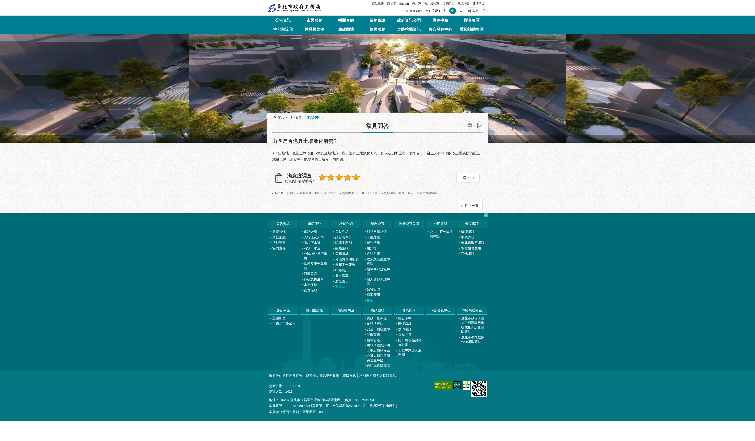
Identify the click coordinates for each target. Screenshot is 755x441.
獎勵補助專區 (472, 29)
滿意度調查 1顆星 (322, 177)
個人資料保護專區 (378, 281)
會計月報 (373, 254)
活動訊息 (279, 243)
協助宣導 (279, 248)
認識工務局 (343, 243)
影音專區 (472, 20)
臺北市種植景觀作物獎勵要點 (472, 339)
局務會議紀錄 (377, 232)
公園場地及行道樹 (315, 256)
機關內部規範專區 (378, 271)
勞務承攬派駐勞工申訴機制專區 (378, 348)
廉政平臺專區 (377, 318)
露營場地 (310, 290)
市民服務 (314, 20)
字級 (435, 10)
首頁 (281, 117)
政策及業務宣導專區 (378, 261)
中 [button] (452, 10)
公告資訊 (283, 20)
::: (272, 4)
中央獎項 (467, 237)
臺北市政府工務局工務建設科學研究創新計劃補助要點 (472, 325)
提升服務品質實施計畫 (410, 342)
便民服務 (377, 29)
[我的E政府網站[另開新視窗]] (457, 385)
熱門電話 (405, 329)
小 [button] (444, 10)
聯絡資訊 (342, 270)
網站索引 (484, 10)
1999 (357, 406)
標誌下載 (405, 318)
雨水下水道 (312, 243)
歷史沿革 (342, 276)
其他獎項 (467, 254)
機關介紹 (346, 20)
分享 (475, 10)
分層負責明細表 (347, 259)
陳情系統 (478, 3)
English (404, 3)
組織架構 (342, 248)
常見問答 (448, 3)
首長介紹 (342, 232)
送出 (322, 185)
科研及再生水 (314, 279)
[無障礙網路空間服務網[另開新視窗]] (443, 385)
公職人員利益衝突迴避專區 (378, 358)
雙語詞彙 (463, 3)
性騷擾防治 (314, 29)
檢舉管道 (373, 340)
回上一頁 (471, 206)
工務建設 (373, 237)
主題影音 (279, 318)
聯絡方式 (349, 375)
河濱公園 (310, 274)
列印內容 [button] (470, 125)
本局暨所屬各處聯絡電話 (377, 375)
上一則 (278, 139)
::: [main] (270, 116)
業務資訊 (377, 20)
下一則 (491, 139)
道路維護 (310, 232)
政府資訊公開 (409, 20)
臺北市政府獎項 (472, 243)
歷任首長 (342, 281)
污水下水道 (312, 248)
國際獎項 (467, 232)
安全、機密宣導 (378, 329)
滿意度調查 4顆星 (347, 177)
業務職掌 (342, 254)
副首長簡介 (343, 237)
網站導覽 (378, 3)
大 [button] (460, 10)
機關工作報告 (345, 265)
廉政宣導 (373, 335)
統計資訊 (373, 243)
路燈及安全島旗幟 (315, 266)
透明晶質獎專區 (378, 366)
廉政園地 (346, 29)
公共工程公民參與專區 (441, 234)
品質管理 (373, 289)
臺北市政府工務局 (294, 8)
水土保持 (310, 285)
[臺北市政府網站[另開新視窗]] (466, 385)
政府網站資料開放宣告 (285, 375)
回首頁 (391, 3)
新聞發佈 (279, 232)
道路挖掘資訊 (409, 29)
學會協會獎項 (471, 248)
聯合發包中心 (440, 29)
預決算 (372, 248)
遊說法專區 (375, 324)
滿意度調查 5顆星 (356, 177)
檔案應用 (373, 295)
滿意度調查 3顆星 (339, 177)
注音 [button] (478, 125)
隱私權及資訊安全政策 (322, 375)
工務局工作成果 (284, 324)
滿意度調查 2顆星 (330, 177)
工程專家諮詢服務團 (410, 352)
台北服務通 (431, 3)
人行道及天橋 (314, 237)
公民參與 (440, 224)
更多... (340, 287)
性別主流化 (283, 29)
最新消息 (279, 237)
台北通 (416, 3)
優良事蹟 (440, 20)
